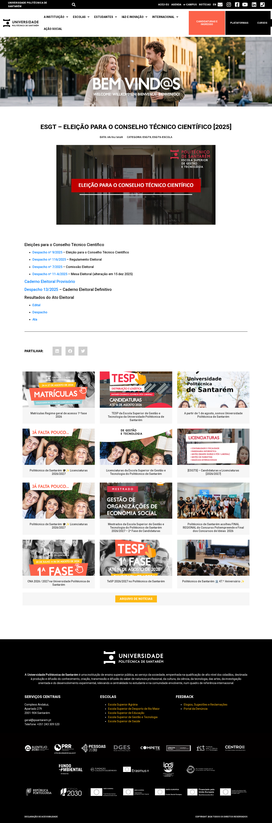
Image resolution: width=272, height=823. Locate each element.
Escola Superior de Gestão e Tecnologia (133, 717)
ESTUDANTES (103, 17)
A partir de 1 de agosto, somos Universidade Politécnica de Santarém (213, 415)
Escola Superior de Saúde (124, 721)
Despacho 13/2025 (41, 289)
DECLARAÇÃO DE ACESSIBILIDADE (41, 817)
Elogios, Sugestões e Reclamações (205, 704)
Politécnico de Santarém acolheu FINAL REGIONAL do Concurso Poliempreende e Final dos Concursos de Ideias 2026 (213, 528)
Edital (36, 305)
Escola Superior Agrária (123, 704)
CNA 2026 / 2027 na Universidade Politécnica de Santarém (58, 583)
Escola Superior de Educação (126, 713)
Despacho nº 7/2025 (47, 267)
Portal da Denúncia (195, 708)
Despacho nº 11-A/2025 (49, 274)
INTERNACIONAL (163, 17)
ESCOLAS (79, 17)
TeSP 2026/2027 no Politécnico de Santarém (136, 581)
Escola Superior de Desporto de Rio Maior (134, 708)
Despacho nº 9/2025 (47, 252)
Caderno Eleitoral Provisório (49, 281)
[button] (73, 4)
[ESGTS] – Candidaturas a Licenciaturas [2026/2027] (213, 472)
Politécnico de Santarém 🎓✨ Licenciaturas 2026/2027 (59, 472)
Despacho (39, 312)
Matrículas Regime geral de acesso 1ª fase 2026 (58, 415)
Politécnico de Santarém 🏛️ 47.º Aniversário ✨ (213, 581)
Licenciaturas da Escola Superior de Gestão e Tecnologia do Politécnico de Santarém (136, 472)
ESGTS (147, 137)
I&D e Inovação (133, 17)
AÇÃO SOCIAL (53, 28)
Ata (34, 319)
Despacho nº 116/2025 (49, 259)
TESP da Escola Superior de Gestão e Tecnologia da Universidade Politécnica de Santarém (136, 417)
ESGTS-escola (162, 137)
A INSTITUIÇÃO (54, 17)
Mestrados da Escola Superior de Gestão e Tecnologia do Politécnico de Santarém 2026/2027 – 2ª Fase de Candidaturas (136, 528)
